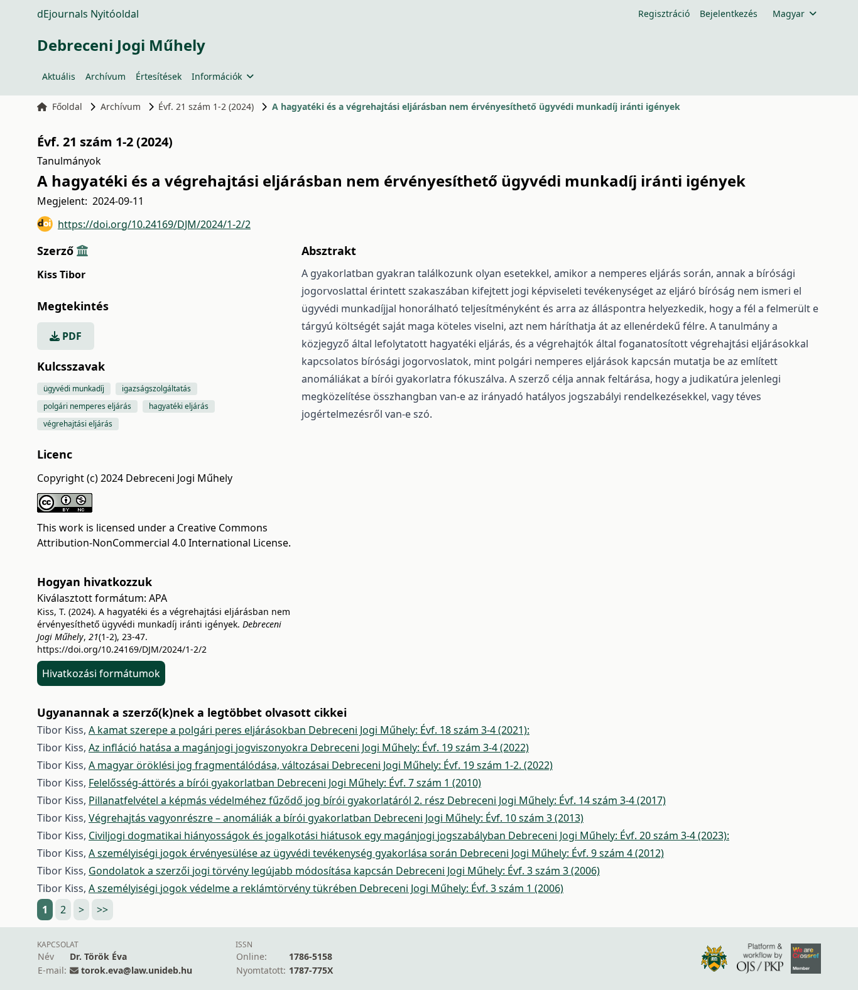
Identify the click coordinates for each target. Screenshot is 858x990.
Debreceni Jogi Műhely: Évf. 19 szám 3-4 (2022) (419, 747)
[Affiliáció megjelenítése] (82, 250)
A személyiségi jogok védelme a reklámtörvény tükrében (224, 888)
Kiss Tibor (61, 274)
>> (102, 910)
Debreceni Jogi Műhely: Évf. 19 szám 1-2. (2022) (442, 765)
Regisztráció (664, 13)
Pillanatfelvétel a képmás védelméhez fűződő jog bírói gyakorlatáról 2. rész (268, 800)
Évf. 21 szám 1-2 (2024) (206, 106)
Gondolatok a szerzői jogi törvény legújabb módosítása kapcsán (242, 871)
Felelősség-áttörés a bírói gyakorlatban (183, 783)
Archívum (105, 76)
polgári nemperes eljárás (87, 406)
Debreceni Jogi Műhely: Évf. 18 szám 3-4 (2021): (418, 730)
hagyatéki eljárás (179, 406)
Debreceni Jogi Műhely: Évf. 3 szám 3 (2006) (498, 871)
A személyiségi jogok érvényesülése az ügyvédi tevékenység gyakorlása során (274, 853)
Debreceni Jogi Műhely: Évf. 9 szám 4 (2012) (562, 853)
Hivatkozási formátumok (101, 673)
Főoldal (67, 106)
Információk (217, 76)
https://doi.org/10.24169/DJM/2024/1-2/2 (154, 224)
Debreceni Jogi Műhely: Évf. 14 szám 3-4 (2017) (556, 800)
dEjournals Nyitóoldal (88, 14)
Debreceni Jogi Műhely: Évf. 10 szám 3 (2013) (479, 818)
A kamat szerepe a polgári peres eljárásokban (198, 730)
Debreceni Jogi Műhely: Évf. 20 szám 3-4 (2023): (618, 835)
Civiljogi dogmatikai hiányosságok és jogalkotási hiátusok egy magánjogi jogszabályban (298, 835)
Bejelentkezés (729, 13)
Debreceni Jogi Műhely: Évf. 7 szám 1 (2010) (379, 783)
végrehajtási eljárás (77, 423)
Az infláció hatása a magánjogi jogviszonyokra (199, 747)
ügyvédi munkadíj (73, 388)
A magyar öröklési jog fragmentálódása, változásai (210, 765)
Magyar (789, 13)
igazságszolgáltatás (156, 388)
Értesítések (159, 76)
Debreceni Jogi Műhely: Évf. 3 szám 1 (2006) (461, 888)
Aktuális (58, 76)
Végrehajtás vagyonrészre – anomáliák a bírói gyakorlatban (231, 818)
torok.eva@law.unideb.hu (136, 970)
